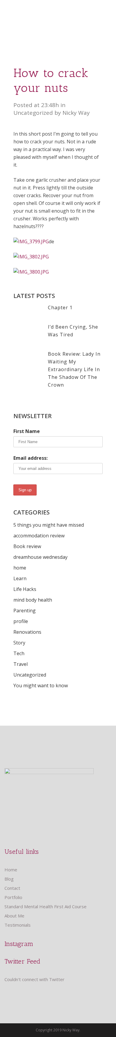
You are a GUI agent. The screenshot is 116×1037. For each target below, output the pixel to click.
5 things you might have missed (48, 525)
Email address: (30, 458)
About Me (14, 916)
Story (19, 642)
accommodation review (39, 535)
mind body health (32, 600)
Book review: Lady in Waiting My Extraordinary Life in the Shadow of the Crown (74, 369)
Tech (18, 653)
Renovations (27, 632)
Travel (20, 664)
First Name (26, 431)
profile (20, 621)
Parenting (24, 610)
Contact (12, 888)
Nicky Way (76, 113)
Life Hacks (24, 589)
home (19, 567)
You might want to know (40, 685)
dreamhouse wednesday (40, 557)
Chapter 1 (60, 307)
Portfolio (13, 897)
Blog (9, 879)
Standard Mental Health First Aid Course (45, 906)
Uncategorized (33, 113)
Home (10, 869)
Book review (27, 546)
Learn (19, 578)
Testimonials (17, 925)
